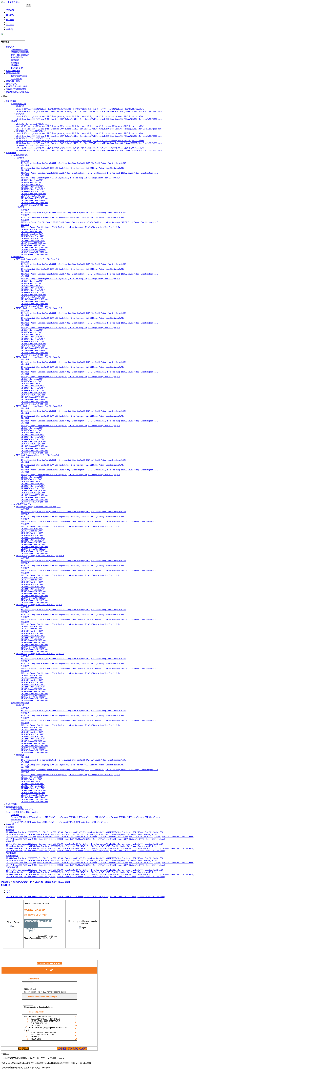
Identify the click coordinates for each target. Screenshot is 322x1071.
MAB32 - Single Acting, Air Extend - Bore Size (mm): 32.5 (40, 654)
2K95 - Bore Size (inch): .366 (42, 834)
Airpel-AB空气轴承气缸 (21, 504)
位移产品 (10, 824)
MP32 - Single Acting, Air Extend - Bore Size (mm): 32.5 (39, 406)
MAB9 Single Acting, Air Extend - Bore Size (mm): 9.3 (38, 507)
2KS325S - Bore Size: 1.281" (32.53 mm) (33, 138)
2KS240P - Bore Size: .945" (32, 187)
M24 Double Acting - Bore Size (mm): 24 (106, 173)
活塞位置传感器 (13, 73)
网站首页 (6, 881)
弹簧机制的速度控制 (20, 52)
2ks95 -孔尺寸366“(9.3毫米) (53, 109)
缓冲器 (14, 121)
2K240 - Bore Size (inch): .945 (91, 834)
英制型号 (20, 158)
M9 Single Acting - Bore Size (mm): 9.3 (37, 178)
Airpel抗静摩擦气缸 (19, 155)
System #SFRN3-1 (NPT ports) (72, 822)
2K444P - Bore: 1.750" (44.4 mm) (34, 205)
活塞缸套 (10, 827)
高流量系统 (16, 819)
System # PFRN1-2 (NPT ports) (74, 817)
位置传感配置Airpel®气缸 (22, 809)
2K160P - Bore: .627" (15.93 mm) (34, 198)
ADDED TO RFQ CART (72, 1048)
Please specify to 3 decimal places (38, 1007)
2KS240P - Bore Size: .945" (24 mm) (113, 837)
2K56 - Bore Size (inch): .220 (18, 834)
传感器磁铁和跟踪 (19, 76)
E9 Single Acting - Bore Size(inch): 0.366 (37, 168)
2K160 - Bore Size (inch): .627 (66, 834)
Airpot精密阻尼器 (18, 104)
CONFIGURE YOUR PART (35, 915)
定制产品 (20, 114)
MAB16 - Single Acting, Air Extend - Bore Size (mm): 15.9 (40, 556)
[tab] (31, 923)
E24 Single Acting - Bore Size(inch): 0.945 (107, 168)
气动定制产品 (12, 867)
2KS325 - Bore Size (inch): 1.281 (122, 832)
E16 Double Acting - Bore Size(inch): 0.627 (72, 163)
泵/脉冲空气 (11, 84)
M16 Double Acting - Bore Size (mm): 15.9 (71, 173)
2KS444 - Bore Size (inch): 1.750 (149, 832)
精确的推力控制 (13, 81)
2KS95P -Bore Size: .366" (31, 182)
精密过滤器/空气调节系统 (17, 92)
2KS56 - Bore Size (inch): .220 (18, 832)
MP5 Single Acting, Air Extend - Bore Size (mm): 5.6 (37, 455)
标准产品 (20, 106)
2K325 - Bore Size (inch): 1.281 (117, 834)
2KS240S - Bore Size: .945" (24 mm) (31, 131)
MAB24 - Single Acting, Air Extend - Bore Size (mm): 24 (39, 605)
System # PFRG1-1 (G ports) (49, 817)
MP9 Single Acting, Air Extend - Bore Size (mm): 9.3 (37, 259)
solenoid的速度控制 (19, 49)
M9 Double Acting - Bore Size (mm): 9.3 (37, 173)
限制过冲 (15, 63)
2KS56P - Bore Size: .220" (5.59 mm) (21, 837)
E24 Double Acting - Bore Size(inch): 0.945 (108, 163)
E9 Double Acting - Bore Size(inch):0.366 (38, 163)
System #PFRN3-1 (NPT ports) (23, 822)
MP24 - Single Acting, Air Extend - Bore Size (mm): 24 (38, 357)
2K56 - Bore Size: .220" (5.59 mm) (30, 111)
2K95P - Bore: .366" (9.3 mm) (33, 196)
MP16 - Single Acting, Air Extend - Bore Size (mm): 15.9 (39, 308)
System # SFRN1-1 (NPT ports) (124, 817)
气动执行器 (11, 153)
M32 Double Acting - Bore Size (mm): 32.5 (140, 173)
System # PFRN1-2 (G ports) (99, 817)
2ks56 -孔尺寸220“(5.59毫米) (28, 109)
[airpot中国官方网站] (10, 2)
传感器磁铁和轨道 (14, 807)
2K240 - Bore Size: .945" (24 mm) (117, 111)
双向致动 (25, 160)
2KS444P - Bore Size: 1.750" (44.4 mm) (178, 837)
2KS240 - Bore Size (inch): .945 (96, 832)
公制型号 (20, 207)
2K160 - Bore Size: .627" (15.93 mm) (87, 111)
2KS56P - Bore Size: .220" (32, 180)
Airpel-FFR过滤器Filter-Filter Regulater (22, 812)
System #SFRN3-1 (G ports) (97, 822)
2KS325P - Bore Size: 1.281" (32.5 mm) (145, 837)
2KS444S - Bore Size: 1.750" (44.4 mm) (32, 145)
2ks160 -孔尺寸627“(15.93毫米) (78, 109)
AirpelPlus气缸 (17, 257)
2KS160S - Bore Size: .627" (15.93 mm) (32, 124)
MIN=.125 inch (30, 989)
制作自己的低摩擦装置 (16, 89)
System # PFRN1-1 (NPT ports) (24, 817)
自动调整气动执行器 (20, 703)
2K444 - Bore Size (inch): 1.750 (143, 834)
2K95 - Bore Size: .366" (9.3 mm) (58, 111)
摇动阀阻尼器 (17, 68)
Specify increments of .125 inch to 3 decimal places (45, 992)
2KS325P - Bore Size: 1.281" (33, 189)
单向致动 (25, 165)
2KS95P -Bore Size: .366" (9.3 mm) (51, 837)
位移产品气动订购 (22, 881)
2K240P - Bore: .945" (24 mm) (33, 200)
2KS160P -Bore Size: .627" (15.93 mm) (82, 837)
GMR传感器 (16, 78)
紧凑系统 (15, 815)
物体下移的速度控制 (20, 55)
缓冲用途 (15, 65)
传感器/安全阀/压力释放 (16, 86)
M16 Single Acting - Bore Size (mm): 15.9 (70, 178)
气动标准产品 (12, 856)
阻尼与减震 (11, 101)
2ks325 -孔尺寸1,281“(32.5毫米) (130, 109)
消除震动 (15, 60)
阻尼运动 (10, 47)
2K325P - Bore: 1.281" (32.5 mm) (34, 203)
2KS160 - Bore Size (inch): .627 (69, 832)
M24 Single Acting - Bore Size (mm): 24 (104, 178)
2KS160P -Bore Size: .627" (32, 184)
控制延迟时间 (17, 57)
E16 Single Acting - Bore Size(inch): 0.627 (72, 168)
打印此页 (6, 885)
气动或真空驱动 (13, 71)
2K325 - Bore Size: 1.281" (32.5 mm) (146, 111)
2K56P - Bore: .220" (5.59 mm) (33, 194)
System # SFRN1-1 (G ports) (148, 817)
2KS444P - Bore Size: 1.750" (33, 191)
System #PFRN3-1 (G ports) (48, 822)
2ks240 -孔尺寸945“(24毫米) (105, 109)
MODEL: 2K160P (34, 909)
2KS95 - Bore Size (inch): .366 (43, 832)
